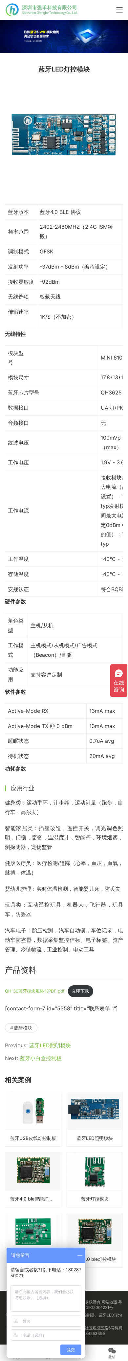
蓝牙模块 (23, 1027)
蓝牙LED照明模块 (50, 1045)
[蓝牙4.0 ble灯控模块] (95, 1240)
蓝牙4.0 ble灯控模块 (95, 1259)
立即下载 (80, 991)
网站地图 (109, 1301)
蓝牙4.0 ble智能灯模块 (33, 1199)
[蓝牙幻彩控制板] (33, 1240)
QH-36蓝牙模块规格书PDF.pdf (35, 991)
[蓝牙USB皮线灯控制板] (33, 1119)
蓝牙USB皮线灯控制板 (33, 1138)
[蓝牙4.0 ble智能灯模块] (33, 1179)
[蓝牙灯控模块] (95, 1179)
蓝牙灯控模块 (95, 1199)
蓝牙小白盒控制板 (41, 1058)
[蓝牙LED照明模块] (95, 1119)
